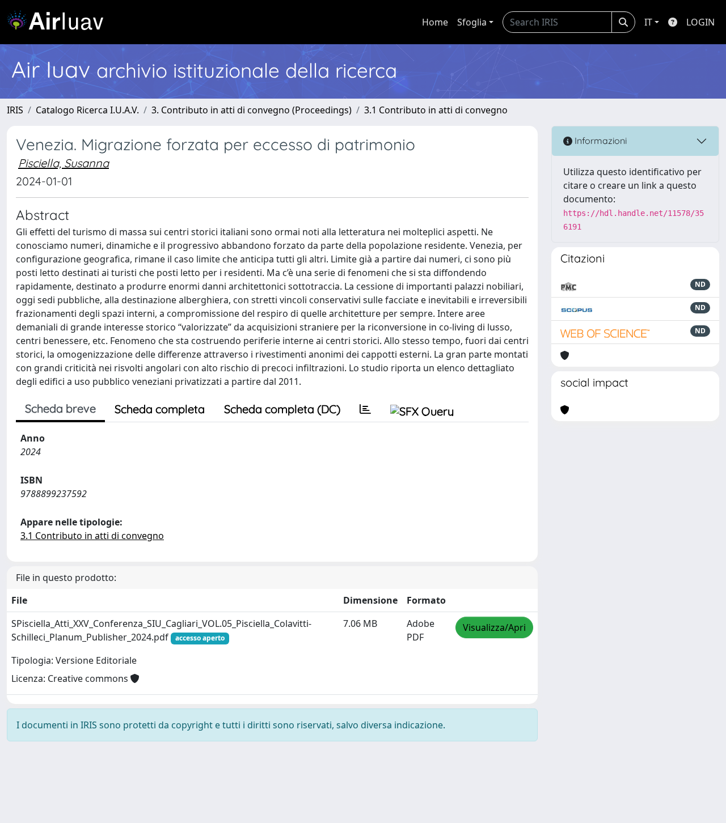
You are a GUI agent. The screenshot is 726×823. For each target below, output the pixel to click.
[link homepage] (59, 22)
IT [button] (648, 22)
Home (435, 22)
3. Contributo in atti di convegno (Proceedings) (251, 110)
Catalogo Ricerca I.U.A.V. (87, 110)
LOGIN (700, 22)
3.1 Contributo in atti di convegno (436, 110)
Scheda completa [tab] (160, 409)
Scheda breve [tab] (60, 408)
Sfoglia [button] (472, 22)
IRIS (15, 110)
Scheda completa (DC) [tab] (282, 409)
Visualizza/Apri (494, 627)
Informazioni (599, 140)
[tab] (365, 409)
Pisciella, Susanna (63, 163)
